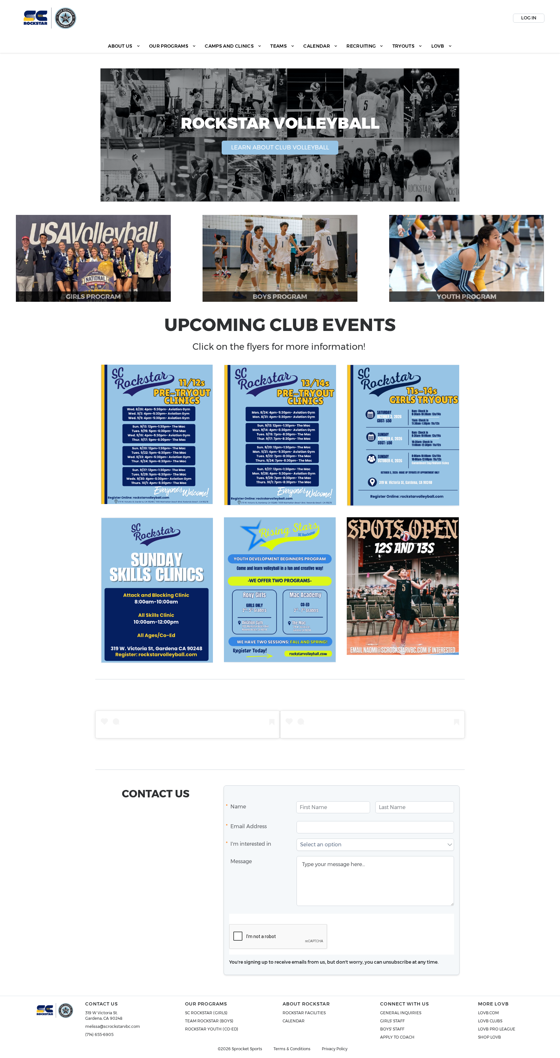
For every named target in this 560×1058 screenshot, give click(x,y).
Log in (528, 18)
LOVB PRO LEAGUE (496, 1029)
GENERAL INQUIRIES (400, 1012)
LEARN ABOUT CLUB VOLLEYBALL (280, 147)
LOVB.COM (488, 1012)
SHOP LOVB (489, 1037)
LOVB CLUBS (490, 1020)
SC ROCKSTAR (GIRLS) (206, 1012)
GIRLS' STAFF (392, 1020)
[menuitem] (124, 46)
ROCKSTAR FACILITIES (304, 1012)
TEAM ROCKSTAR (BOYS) (209, 1020)
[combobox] (371, 845)
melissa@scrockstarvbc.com (112, 1026)
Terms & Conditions (292, 1049)
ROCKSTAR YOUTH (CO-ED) (211, 1029)
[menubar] (279, 46)
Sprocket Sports (247, 1049)
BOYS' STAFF (392, 1029)
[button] (450, 845)
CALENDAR (294, 1020)
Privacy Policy (334, 1049)
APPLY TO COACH (397, 1037)
